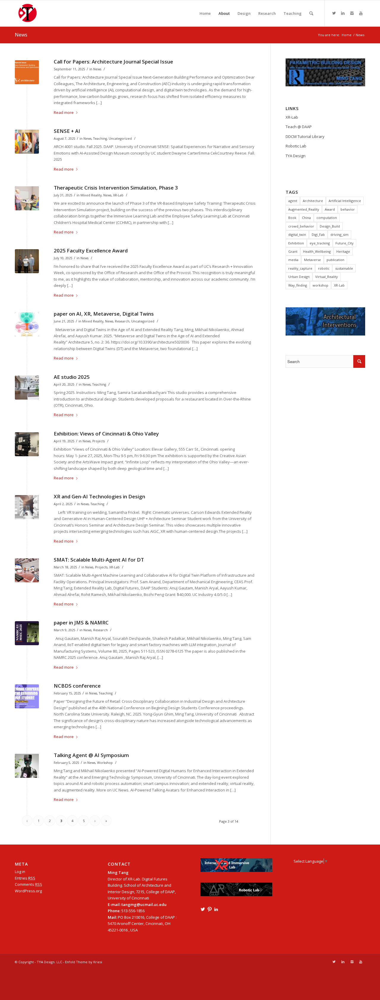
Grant (292, 251)
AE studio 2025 (72, 376)
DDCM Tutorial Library (305, 136)
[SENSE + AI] (27, 142)
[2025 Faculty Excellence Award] (27, 261)
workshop (320, 285)
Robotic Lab (296, 146)
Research (122, 321)
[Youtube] (360, 13)
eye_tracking (320, 243)
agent (292, 200)
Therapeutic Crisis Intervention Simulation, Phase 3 (116, 187)
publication (335, 259)
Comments (28, 884)
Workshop (105, 763)
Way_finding (297, 285)
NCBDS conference (77, 685)
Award (330, 209)
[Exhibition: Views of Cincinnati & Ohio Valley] (27, 444)
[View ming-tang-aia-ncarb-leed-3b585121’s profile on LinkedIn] (216, 909)
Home (347, 35)
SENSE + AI (67, 131)
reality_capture (300, 268)
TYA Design (295, 155)
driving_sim (339, 234)
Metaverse (312, 259)
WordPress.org (28, 891)
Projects (98, 441)
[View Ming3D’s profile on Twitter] (202, 909)
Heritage (343, 251)
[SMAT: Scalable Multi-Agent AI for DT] (27, 570)
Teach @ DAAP (299, 126)
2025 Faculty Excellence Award (91, 250)
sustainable (344, 268)
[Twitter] (334, 13)
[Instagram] (351, 13)
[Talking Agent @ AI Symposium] (27, 766)
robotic (324, 268)
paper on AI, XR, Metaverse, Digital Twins (104, 313)
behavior (348, 209)
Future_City (344, 243)
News (21, 34)
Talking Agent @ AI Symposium (91, 755)
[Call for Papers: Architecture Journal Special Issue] (27, 72)
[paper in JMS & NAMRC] (27, 633)
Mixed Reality (91, 195)
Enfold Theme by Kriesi (83, 962)
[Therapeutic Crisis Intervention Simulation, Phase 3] (27, 198)
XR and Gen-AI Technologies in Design (99, 496)
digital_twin (297, 234)
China (306, 217)
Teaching (100, 138)
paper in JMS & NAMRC (81, 622)
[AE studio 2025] (27, 388)
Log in (20, 871)
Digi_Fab (318, 234)
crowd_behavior (301, 226)
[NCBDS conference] (27, 696)
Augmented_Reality (303, 209)
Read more (64, 112)
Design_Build (330, 226)
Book (292, 217)
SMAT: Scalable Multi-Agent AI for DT (99, 559)
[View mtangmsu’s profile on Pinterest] (209, 909)
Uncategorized (120, 138)
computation (326, 217)
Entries (25, 878)
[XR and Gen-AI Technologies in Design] (27, 507)
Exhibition (296, 243)
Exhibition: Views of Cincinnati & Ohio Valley (106, 433)
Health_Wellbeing (317, 251)
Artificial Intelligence (345, 200)
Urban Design (299, 276)
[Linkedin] (342, 13)
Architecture (313, 200)
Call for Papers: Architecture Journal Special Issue (113, 61)
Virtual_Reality (326, 276)
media (293, 259)
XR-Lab (118, 195)
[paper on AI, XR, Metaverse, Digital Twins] (27, 324)
